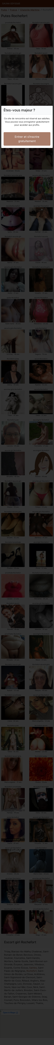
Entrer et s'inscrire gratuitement (27, 139)
